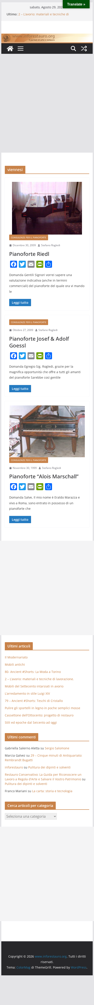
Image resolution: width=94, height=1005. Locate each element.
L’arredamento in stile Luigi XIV (27, 693)
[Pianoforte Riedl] (47, 208)
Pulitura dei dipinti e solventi (49, 767)
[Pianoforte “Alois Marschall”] (47, 431)
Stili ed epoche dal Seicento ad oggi (31, 722)
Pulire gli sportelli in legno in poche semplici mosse (42, 708)
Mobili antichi (15, 664)
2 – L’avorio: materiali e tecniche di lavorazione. (39, 679)
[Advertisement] (47, 103)
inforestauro (14, 767)
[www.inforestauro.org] (46, 36)
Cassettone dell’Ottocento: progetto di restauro (39, 715)
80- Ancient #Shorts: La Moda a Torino (33, 672)
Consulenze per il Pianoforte (28, 237)
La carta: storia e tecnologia (52, 791)
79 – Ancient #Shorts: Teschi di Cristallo (34, 701)
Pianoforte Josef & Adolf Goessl (39, 342)
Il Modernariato (16, 657)
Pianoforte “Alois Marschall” (43, 476)
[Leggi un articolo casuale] (84, 48)
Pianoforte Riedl (29, 253)
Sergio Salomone (57, 748)
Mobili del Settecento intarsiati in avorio (34, 686)
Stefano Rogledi (50, 245)
